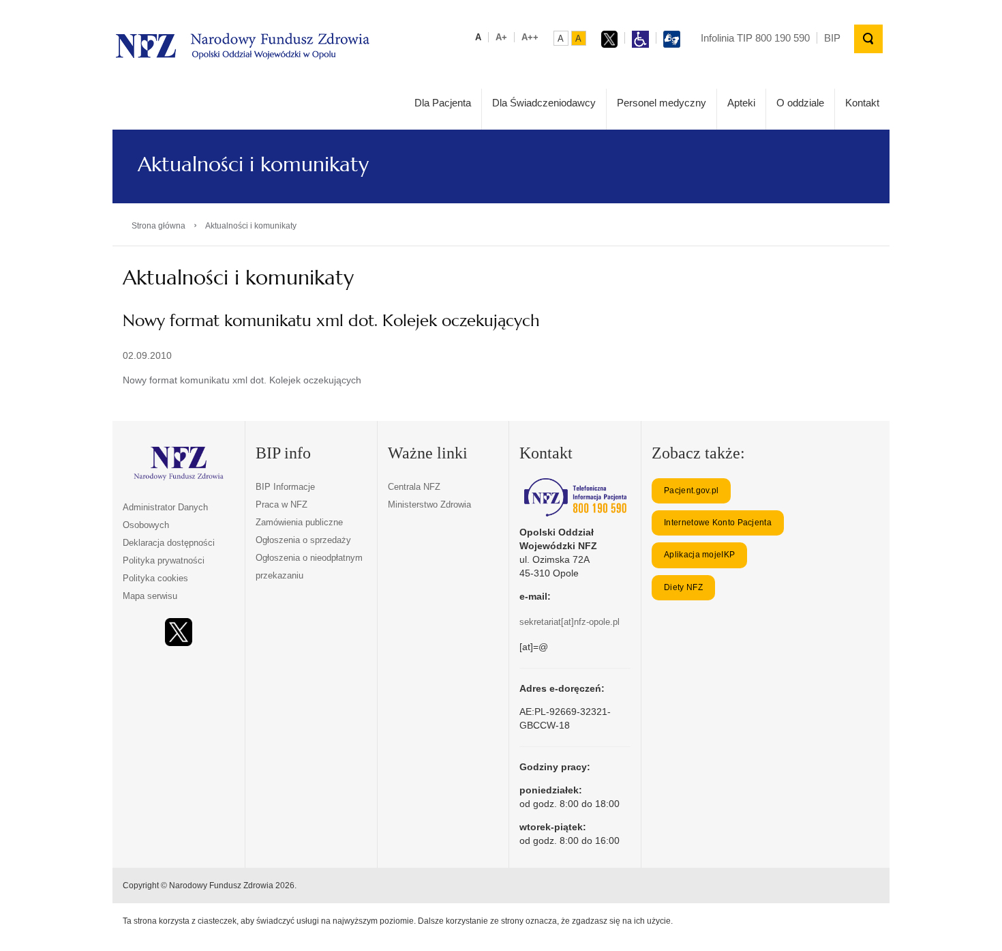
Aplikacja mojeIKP (699, 554)
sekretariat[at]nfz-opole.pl (569, 622)
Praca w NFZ (281, 504)
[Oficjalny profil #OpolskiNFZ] (178, 632)
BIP (832, 38)
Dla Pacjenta (442, 102)
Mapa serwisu (150, 596)
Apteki (741, 102)
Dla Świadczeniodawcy (544, 102)
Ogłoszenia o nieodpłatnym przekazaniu (309, 567)
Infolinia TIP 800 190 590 (755, 38)
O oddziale (800, 102)
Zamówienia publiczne (299, 522)
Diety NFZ (683, 587)
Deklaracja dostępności (169, 543)
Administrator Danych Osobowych (165, 516)
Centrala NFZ (414, 487)
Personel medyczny (661, 102)
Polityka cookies (155, 578)
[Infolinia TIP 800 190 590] (575, 497)
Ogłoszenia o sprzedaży (303, 540)
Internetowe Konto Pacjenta (718, 522)
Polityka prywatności (163, 560)
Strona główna (158, 226)
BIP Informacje (285, 487)
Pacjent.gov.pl (691, 490)
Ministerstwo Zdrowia (429, 504)
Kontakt (862, 102)
